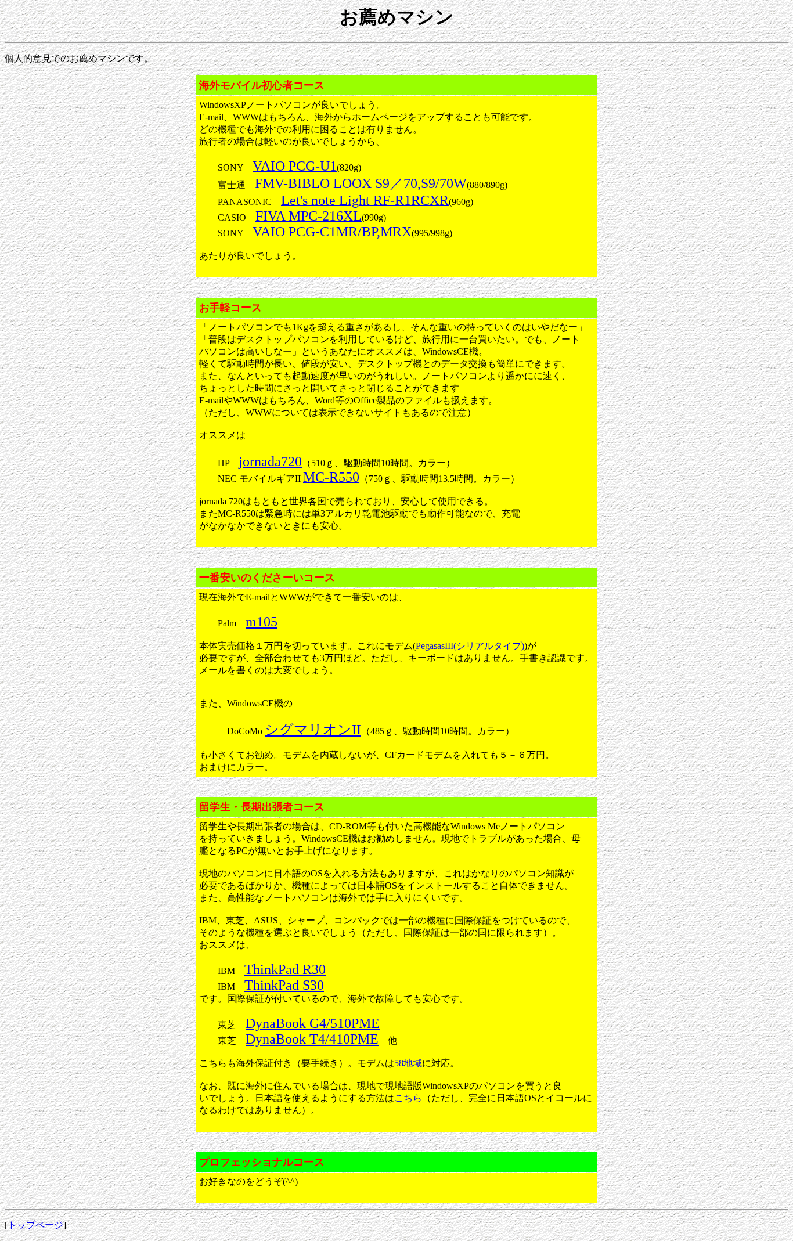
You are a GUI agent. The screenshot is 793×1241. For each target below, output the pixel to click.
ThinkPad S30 (284, 985)
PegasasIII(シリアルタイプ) (470, 646)
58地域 (408, 1063)
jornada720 (270, 461)
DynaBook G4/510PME (313, 1023)
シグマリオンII (313, 729)
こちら (408, 1098)
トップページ (35, 1225)
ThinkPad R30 (285, 969)
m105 (261, 621)
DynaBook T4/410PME (312, 1039)
